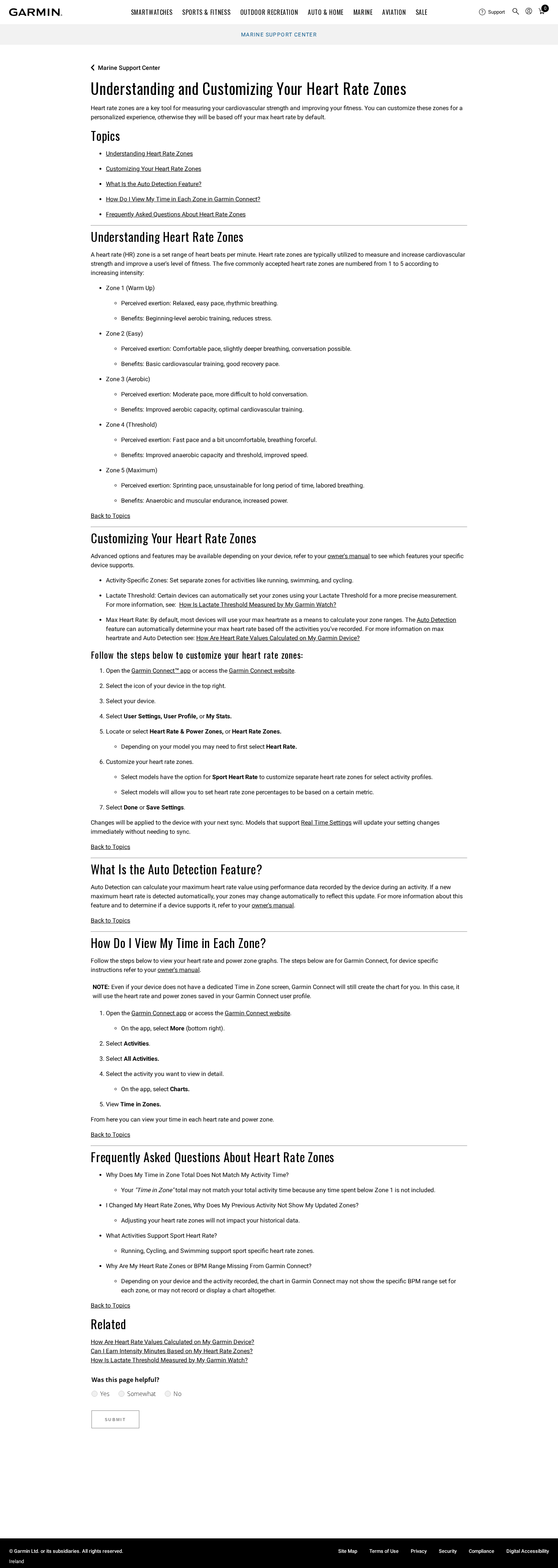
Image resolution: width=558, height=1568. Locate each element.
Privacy (419, 1551)
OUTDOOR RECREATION (269, 12)
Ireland (16, 1561)
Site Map (347, 1551)
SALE (421, 12)
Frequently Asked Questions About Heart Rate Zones (176, 214)
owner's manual (349, 556)
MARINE (363, 12)
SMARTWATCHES (152, 12)
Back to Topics (110, 515)
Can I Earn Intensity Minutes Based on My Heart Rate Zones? (172, 1351)
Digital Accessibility (527, 1551)
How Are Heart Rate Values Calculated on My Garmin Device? (278, 638)
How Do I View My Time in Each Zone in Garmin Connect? (183, 199)
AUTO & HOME (326, 12)
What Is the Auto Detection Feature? (154, 184)
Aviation (394, 12)
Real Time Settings (326, 822)
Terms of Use (384, 1551)
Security (448, 1551)
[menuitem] (492, 12)
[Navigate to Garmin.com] (35, 12)
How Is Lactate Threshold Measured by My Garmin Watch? (257, 604)
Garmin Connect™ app (161, 670)
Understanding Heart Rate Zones (149, 153)
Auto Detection (436, 619)
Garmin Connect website (261, 670)
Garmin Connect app (158, 1013)
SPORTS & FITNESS (206, 12)
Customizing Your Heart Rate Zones (153, 168)
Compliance (481, 1551)
